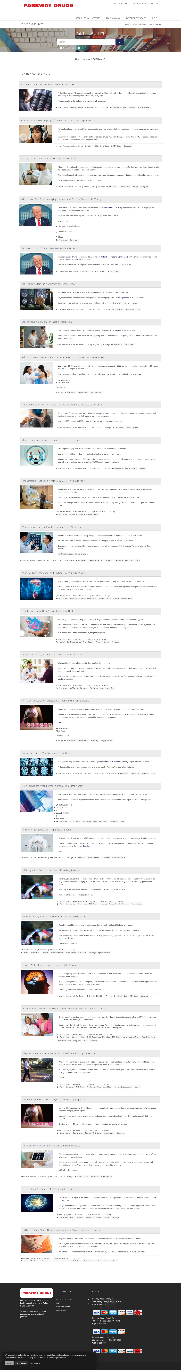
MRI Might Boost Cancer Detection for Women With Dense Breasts (55, 700)
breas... (138, 374)
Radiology (86, 846)
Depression (128, 146)
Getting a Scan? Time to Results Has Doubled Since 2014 (49, 158)
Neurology (73, 598)
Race (138, 560)
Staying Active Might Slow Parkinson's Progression (47, 321)
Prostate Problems (148, 1037)
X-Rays (135, 186)
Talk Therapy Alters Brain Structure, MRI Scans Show (48, 283)
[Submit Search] (119, 42)
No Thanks (21, 1363)
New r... (61, 722)
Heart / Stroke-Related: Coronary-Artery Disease (76, 642)
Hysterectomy (66, 1261)
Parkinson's (118, 344)
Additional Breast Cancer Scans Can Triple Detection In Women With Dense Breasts (64, 357)
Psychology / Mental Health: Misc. (102, 688)
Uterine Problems (90, 1261)
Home (126, 24)
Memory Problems (102, 1217)
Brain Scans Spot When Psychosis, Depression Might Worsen (52, 785)
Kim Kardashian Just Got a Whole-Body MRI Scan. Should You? (53, 480)
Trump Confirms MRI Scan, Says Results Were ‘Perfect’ (49, 248)
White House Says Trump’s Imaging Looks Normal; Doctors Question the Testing (61, 199)
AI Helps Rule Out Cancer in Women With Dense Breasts (51, 1145)
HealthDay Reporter (65, 805)
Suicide (137, 1087)
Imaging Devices (129, 107)
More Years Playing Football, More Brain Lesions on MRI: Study (54, 916)
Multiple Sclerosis (144, 107)
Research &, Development (118, 904)
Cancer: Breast (83, 392)
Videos (85, 48)
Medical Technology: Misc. (88, 514)
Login (158, 3)
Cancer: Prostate (132, 427)
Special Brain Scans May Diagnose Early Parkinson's (47, 753)
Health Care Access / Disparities (100, 560)
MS (96, 101)
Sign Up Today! (147, 3)
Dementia (45, 952)
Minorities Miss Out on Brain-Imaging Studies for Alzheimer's (52, 526)
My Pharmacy (113, 18)
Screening (73, 514)
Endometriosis (45, 1261)
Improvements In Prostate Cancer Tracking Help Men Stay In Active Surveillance (62, 404)
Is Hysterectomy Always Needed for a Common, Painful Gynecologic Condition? (62, 1229)
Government (74, 240)
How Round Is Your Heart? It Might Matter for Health (48, 611)
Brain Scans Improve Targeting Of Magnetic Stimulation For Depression (56, 120)
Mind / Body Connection (87, 598)
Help (126, 3)
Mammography (125, 186)
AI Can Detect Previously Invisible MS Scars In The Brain (49, 84)
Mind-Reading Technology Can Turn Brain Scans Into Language (53, 572)
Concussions (70, 904)
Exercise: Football (57, 952)
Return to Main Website (87, 18)
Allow (9, 1363)
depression (144, 129)
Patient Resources (136, 18)
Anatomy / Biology (102, 642)
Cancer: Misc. (65, 1037)
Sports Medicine (136, 904)
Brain (138, 309)
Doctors (88, 1133)
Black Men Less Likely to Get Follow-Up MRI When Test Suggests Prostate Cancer (64, 1008)
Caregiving (144, 186)
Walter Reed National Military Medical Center (118, 257)
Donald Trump (71, 257)
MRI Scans (117, 107)
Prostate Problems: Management (69, 1041)
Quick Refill (135, 3)
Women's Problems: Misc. (107, 1261)
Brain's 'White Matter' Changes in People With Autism (49, 965)
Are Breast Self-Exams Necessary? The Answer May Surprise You (55, 1099)
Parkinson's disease (112, 761)
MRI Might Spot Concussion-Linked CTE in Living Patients (51, 870)
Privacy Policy (61, 1310)
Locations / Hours (63, 1307)
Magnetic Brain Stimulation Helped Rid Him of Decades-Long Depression (59, 1053)
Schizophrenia (75, 821)
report (83, 589)
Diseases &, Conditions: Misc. (88, 857)
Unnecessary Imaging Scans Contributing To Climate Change (52, 440)
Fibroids (55, 1261)
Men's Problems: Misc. (131, 1037)
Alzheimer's (82, 560)
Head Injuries (82, 904)
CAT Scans (119, 560)
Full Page (105, 107)
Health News (68, 48)
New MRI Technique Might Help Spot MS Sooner (47, 829)
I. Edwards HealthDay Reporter (69, 226)
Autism (119, 996)
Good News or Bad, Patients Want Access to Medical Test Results (55, 654)
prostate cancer (102, 413)
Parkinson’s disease (113, 330)
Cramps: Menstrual (30, 1261)
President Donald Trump (112, 207)
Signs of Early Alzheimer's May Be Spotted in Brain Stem (51, 1189)
